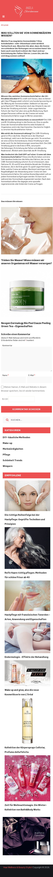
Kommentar (7, 345)
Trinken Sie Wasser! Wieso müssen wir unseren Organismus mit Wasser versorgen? (26, 262)
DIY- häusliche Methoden (16, 437)
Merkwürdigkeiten (13, 448)
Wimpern (8, 466)
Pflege (4, 25)
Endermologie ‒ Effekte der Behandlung (26, 657)
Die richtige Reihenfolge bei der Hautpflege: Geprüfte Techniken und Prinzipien (25, 519)
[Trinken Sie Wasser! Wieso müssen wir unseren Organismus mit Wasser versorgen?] (27, 230)
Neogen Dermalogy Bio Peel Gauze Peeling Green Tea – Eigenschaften (26, 325)
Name (5, 375)
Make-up (7, 443)
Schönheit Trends (12, 460)
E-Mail (31, 375)
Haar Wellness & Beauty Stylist (17, 867)
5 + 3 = (5, 399)
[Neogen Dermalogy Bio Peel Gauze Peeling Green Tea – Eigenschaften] (27, 293)
